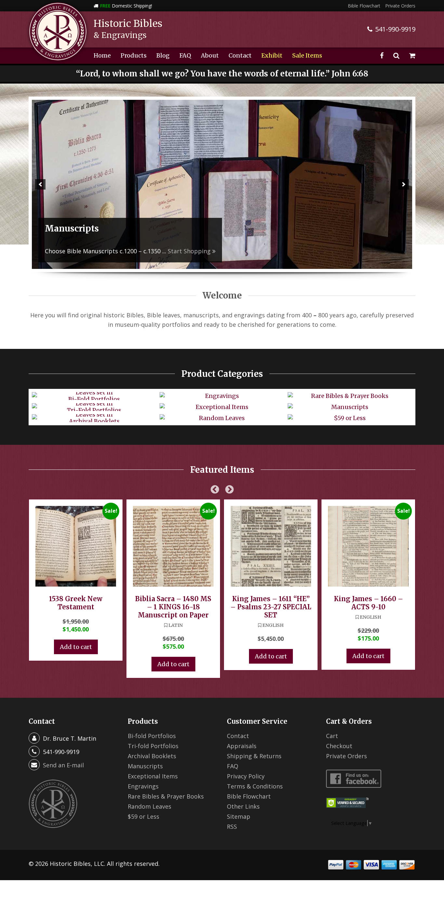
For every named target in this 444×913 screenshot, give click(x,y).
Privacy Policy (246, 776)
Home (102, 55)
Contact (240, 55)
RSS (232, 826)
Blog (163, 55)
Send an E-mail (63, 765)
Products (134, 55)
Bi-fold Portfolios (152, 736)
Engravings (143, 786)
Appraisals (241, 746)
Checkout (339, 746)
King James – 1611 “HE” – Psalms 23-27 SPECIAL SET (270, 607)
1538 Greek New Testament (75, 603)
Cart (332, 736)
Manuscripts (145, 766)
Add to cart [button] (76, 647)
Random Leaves (149, 806)
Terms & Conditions (255, 786)
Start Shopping (297, 251)
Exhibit (271, 55)
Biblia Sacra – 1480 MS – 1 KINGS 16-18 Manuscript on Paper (173, 607)
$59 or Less (143, 816)
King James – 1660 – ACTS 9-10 (368, 603)
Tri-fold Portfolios (153, 746)
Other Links (243, 806)
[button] (40, 184)
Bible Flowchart (364, 6)
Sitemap (238, 816)
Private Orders (400, 6)
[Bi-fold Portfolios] (222, 184)
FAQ (185, 55)
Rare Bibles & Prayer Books (166, 796)
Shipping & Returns (254, 756)
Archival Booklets (152, 756)
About (210, 55)
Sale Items (307, 55)
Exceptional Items (153, 776)
